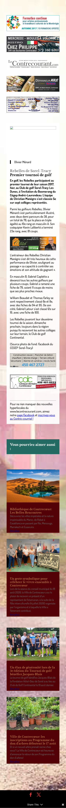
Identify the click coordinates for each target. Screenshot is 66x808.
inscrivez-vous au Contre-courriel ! (32, 417)
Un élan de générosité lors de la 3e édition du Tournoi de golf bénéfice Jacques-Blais (32, 670)
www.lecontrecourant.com (25, 411)
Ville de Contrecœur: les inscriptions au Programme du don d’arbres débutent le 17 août (33, 740)
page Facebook (25, 415)
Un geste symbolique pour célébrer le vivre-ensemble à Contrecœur (31, 582)
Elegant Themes (30, 800)
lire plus (14, 530)
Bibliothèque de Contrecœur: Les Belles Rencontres (31, 511)
